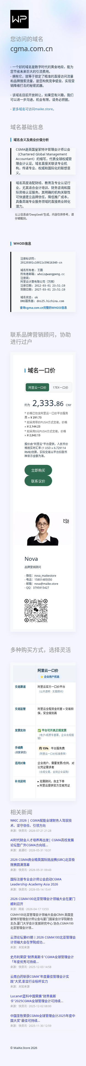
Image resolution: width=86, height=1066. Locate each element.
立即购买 (38, 470)
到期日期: (26, 289)
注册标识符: (28, 258)
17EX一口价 (60, 387)
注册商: (25, 278)
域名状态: (26, 297)
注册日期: (26, 285)
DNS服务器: (27, 301)
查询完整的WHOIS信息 (43, 308)
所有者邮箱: (28, 274)
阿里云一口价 (37, 387)
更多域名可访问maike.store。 (34, 109)
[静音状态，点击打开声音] (65, 520)
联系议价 (38, 481)
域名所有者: (28, 270)
